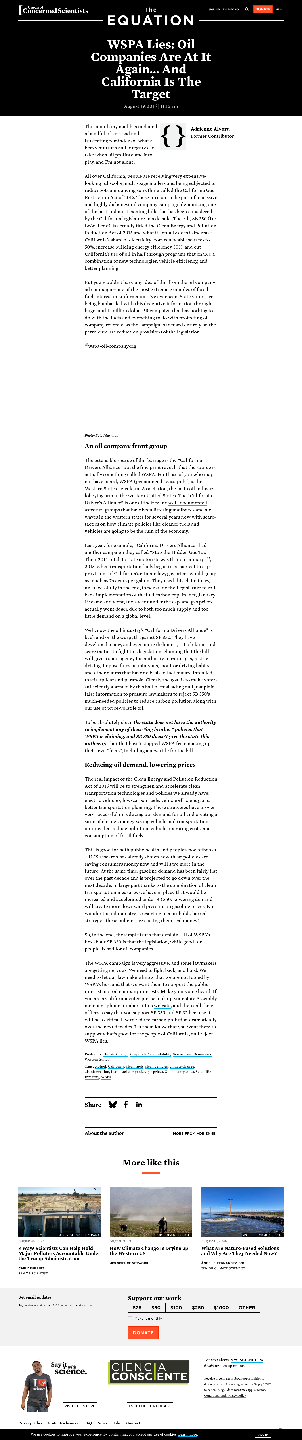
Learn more (187, 1434)
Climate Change (115, 1054)
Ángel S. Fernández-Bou (223, 1263)
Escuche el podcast (150, 1406)
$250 (198, 1307)
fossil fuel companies (128, 1072)
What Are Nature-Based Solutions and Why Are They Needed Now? (240, 1251)
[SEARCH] (246, 9)
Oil (167, 1072)
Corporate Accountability (151, 1054)
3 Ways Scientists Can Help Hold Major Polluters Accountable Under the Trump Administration (59, 1253)
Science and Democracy (192, 1054)
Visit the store (79, 1406)
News (102, 1423)
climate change (182, 1066)
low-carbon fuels (140, 800)
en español (231, 9)
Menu (280, 9)
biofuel (100, 1066)
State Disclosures (63, 1423)
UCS (56, 1305)
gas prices (155, 1072)
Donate (263, 9)
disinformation (97, 1072)
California (116, 1066)
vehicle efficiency (180, 800)
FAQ (88, 1423)
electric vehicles (102, 800)
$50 (156, 1307)
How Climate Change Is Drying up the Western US (149, 1251)
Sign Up (214, 9)
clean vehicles (156, 1066)
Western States (97, 1060)
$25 (137, 1307)
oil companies (182, 1072)
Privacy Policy (30, 1423)
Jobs (117, 1423)
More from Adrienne (194, 1134)
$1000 (221, 1307)
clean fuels (134, 1066)
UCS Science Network (129, 1263)
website (162, 1005)
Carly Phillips (31, 1268)
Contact (133, 1423)
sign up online (232, 1366)
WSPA (106, 1077)
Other (247, 1307)
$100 (176, 1307)
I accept (263, 1434)
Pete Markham (107, 436)
